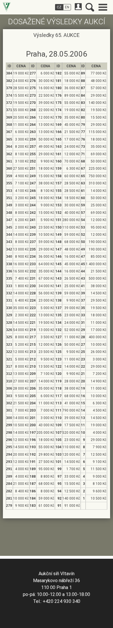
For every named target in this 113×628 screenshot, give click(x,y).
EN (67, 7)
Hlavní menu (103, 7)
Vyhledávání (89, 7)
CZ (59, 7)
